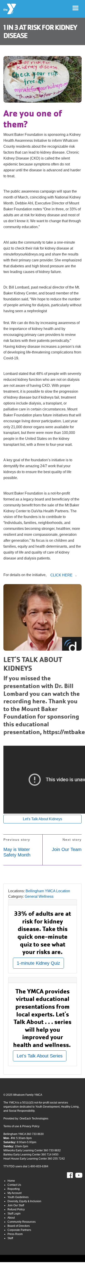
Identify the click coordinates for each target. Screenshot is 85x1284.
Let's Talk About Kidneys (42, 819)
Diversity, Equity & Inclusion (24, 1201)
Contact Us (14, 1184)
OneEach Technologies (33, 1118)
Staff (10, 1238)
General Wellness (39, 896)
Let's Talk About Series (40, 1055)
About (11, 1217)
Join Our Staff (15, 1205)
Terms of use (11, 1126)
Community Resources (21, 1221)
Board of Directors (18, 1225)
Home (11, 1180)
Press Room (15, 1234)
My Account (14, 1193)
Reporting (13, 1189)
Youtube (78, 1175)
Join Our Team (67, 849)
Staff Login (14, 1213)
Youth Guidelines (18, 1197)
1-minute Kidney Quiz (38, 963)
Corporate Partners (19, 1230)
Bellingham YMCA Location (48, 891)
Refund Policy (16, 1209)
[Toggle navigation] (75, 8)
